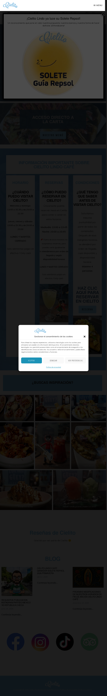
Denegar (53, 360)
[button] (84, 336)
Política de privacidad (53, 367)
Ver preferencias (75, 360)
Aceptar (31, 360)
